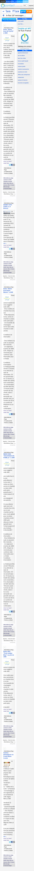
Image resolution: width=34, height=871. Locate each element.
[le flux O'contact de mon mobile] (8, 6)
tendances (8, 1)
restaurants (21, 77)
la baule (10, 181)
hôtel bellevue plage (8, 178)
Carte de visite (11, 192)
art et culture (21, 55)
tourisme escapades (23, 82)
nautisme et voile (22, 72)
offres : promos (14, 1)
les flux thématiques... (9, 19)
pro (23, 11)
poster (10, 161)
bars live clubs (22, 58)
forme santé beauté (23, 61)
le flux (4, 161)
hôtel (8, 183)
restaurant (6, 188)
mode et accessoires (23, 69)
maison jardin (21, 66)
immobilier (21, 63)
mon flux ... (21, 24)
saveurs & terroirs (22, 80)
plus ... (5, 243)
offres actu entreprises (24, 74)
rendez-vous (20, 1)
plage (10, 188)
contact (4, 163)
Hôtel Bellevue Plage (8, 27)
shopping (25, 1)
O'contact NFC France (24, 48)
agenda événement (23, 52)
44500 (5, 183)
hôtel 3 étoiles (11, 185)
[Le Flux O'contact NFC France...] (25, 47)
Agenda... (5, 192)
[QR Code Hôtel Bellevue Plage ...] (14, 165)
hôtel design (6, 186)
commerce (6, 179)
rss (29, 11)
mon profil (21, 21)
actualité (3, 1)
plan (8, 163)
